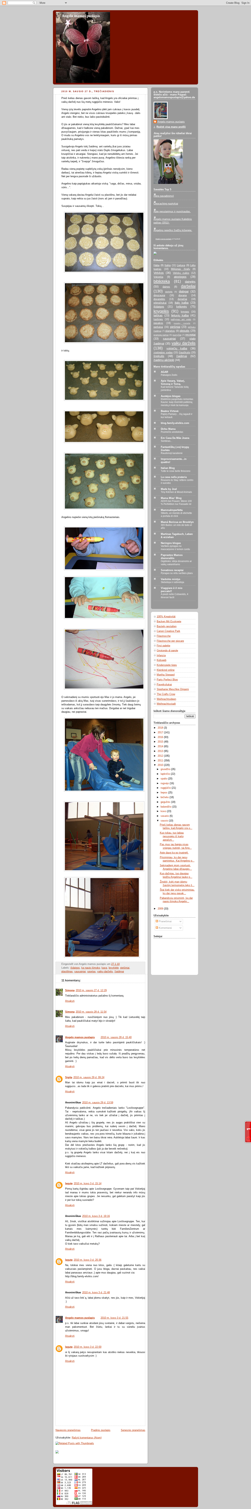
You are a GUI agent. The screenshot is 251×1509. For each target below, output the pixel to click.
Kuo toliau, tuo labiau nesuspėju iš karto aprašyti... (172, 836)
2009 (161, 908)
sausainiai (80, 971)
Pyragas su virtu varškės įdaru (177, 573)
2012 (161, 755)
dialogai (183, 291)
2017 (161, 732)
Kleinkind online (166, 670)
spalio (164, 778)
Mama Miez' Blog (171, 498)
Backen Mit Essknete (169, 621)
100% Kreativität (166, 616)
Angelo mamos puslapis (81, 16)
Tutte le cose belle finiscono (175, 471)
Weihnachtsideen (166, 699)
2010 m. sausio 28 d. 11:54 (91, 1011)
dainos (166, 286)
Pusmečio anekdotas (172, 432)
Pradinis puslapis (100, 1430)
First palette (163, 645)
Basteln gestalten (166, 626)
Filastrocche (164, 636)
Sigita (68, 1077)
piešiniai (124, 967)
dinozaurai (159, 295)
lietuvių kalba (180, 315)
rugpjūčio (166, 788)
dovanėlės (159, 299)
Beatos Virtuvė (169, 411)
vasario (165, 816)
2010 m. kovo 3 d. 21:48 (96, 1292)
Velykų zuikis (181, 273)
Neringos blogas (171, 543)
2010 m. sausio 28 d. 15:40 (116, 1037)
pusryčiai (177, 335)
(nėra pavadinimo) (164, 196)
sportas (91, 971)
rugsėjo (165, 783)
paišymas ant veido (181, 319)
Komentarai (165, 928)
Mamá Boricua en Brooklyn (177, 522)
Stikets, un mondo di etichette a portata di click (176, 515)
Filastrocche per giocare (170, 641)
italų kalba (182, 302)
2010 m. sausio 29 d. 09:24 (88, 1077)
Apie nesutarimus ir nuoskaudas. (172, 211)
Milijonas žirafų (180, 269)
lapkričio (166, 774)
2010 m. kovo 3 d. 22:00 (87, 1347)
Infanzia (161, 655)
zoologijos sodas (163, 352)
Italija (168, 265)
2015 (161, 741)
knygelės (161, 311)
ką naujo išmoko (90, 967)
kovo (164, 811)
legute (69, 1183)
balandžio (166, 806)
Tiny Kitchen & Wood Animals (176, 492)
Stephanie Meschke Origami (173, 689)
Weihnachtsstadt (166, 703)
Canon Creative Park (168, 631)
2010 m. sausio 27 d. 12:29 (91, 990)
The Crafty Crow (166, 694)
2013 (161, 751)
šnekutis (159, 356)
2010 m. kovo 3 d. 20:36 (87, 1260)
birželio (165, 797)
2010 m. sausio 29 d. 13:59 (97, 1102)
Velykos (159, 272)
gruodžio (166, 769)
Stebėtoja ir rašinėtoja (172, 582)
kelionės (181, 306)
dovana (182, 295)
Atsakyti (70, 1001)
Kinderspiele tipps (167, 665)
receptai (190, 334)
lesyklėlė (114, 967)
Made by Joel (169, 489)
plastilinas (67, 971)
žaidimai (119, 971)
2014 (161, 746)
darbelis (169, 292)
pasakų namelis (182, 323)
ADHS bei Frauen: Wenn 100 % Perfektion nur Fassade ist (176, 503)
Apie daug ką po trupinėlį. (174, 852)
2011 (161, 760)
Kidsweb (161, 660)
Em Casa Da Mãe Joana (175, 438)
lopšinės (158, 319)
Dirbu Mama (168, 429)
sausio (165, 820)
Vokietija (158, 277)
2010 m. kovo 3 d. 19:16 (96, 1216)
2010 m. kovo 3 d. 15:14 (87, 1183)
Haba (156, 265)
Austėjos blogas (170, 396)
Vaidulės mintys (170, 579)
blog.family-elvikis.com (175, 423)
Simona (70, 990)
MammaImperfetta (172, 510)
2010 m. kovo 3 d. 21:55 (114, 1317)
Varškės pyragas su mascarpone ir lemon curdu (175, 548)
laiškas (158, 315)
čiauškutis (184, 352)
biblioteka (162, 281)
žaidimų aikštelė (164, 360)
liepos (164, 792)
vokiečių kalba (176, 348)
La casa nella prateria (174, 477)
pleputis (184, 330)
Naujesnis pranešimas (68, 1430)
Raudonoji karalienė (172, 453)
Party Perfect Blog (167, 679)
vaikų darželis (105, 971)
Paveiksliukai (164, 684)
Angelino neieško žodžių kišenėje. (173, 230)
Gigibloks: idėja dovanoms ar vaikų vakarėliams (176, 563)
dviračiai (182, 299)
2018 (161, 727)
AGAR (164, 372)
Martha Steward (166, 674)
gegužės (166, 802)
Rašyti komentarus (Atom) (87, 1437)
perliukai (158, 327)
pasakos (158, 323)
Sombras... (166, 441)
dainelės (190, 281)
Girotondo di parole (167, 650)
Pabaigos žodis (169, 375)
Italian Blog (168, 468)
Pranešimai (165, 921)
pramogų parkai (161, 335)
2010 (161, 765)
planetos (170, 331)
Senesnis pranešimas (133, 1430)
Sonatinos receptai (172, 570)
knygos (185, 311)
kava (104, 967)
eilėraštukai (160, 303)
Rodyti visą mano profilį (171, 127)
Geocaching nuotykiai (166, 203)
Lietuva (181, 265)
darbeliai (188, 286)
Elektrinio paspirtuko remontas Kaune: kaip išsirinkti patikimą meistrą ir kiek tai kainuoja (177, 402)
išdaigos (75, 967)
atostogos (180, 276)
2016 (161, 737)
